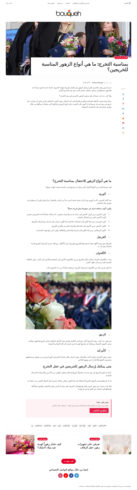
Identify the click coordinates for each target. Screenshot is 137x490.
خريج (59, 425)
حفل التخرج (66, 425)
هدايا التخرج (47, 425)
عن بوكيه (60, 3)
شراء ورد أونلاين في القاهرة (81, 3)
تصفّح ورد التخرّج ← (99, 410)
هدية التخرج (38, 425)
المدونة (68, 3)
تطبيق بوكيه (106, 107)
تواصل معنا (51, 3)
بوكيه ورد (74, 425)
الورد (89, 425)
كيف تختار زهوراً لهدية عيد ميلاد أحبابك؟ (49, 445)
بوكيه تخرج (82, 425)
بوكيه (53, 386)
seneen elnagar (97, 82)
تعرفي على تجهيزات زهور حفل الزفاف (89, 445)
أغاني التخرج (102, 425)
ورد (32, 425)
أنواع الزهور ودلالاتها (60, 104)
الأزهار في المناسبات (121, 57)
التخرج (94, 425)
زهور (54, 425)
